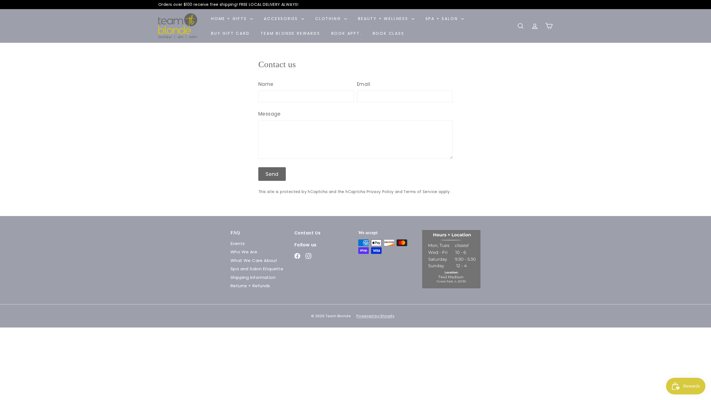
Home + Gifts (230, 18)
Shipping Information (253, 277)
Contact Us (307, 233)
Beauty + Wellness (384, 18)
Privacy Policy (380, 191)
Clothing (329, 18)
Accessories (282, 18)
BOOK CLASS (388, 33)
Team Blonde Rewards (290, 33)
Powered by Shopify (375, 316)
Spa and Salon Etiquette (257, 269)
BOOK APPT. (346, 33)
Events (238, 243)
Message (269, 114)
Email (363, 84)
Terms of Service (420, 191)
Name (266, 84)
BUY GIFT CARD (230, 33)
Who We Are (244, 252)
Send (272, 174)
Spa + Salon (442, 18)
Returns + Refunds (250, 286)
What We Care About (254, 260)
